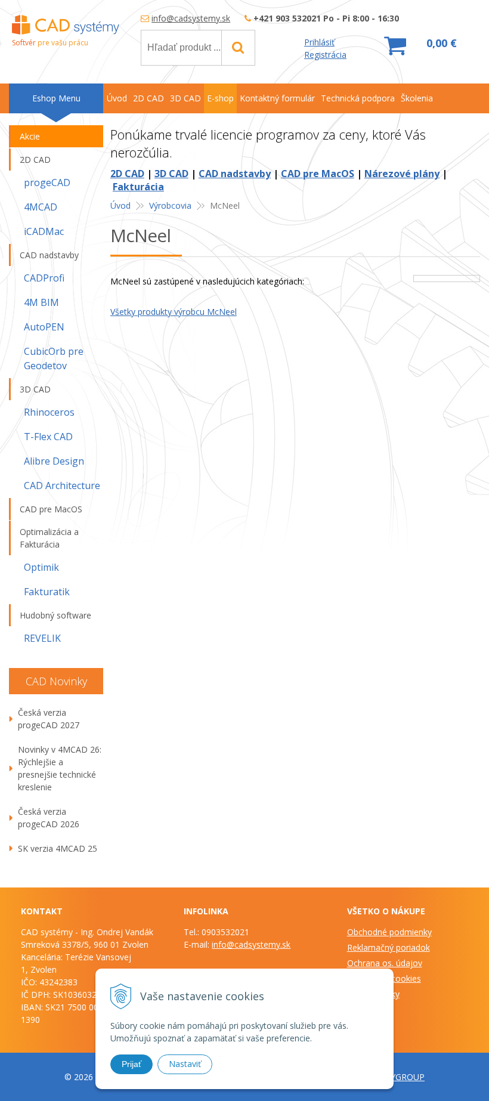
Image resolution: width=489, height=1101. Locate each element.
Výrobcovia (170, 205)
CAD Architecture (62, 485)
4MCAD (40, 207)
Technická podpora (358, 98)
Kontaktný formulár (277, 98)
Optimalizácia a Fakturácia (49, 538)
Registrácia (325, 54)
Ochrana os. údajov (384, 963)
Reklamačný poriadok (388, 947)
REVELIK (42, 638)
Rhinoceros (49, 412)
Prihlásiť (319, 42)
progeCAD (47, 182)
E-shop (220, 98)
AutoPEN (44, 326)
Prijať (131, 1064)
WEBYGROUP (398, 1077)
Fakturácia (138, 186)
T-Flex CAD (48, 436)
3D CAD (171, 173)
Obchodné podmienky (389, 932)
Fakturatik (47, 591)
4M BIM (41, 302)
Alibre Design (54, 461)
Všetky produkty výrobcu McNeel (173, 311)
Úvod (120, 205)
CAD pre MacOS (317, 173)
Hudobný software (55, 615)
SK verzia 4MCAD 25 (57, 848)
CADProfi (44, 277)
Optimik (41, 567)
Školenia (417, 98)
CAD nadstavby (235, 173)
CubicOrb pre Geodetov (53, 358)
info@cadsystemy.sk (190, 18)
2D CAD (127, 173)
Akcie (30, 136)
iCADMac (44, 231)
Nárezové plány (402, 173)
